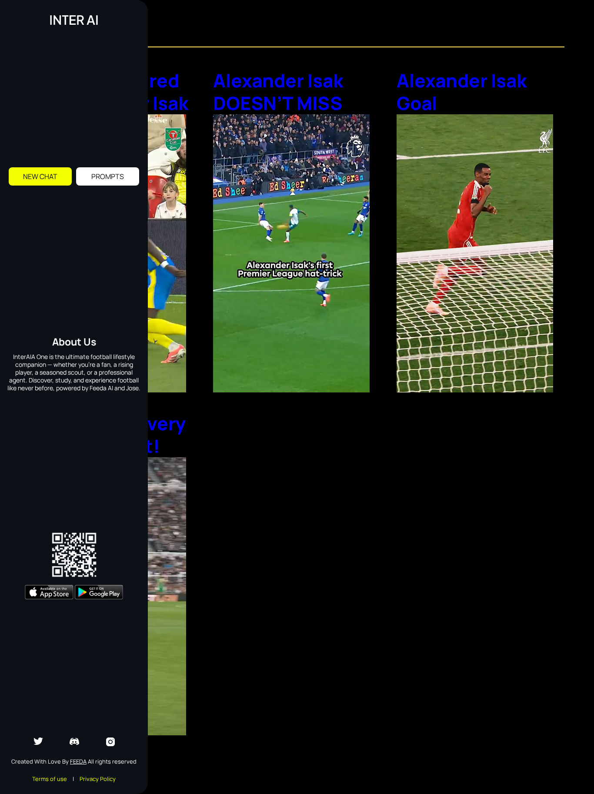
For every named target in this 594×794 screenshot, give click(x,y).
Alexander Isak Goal (462, 92)
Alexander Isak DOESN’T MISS (278, 92)
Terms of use (49, 779)
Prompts (107, 176)
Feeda (78, 761)
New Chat (40, 176)
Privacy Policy (98, 779)
